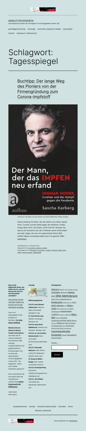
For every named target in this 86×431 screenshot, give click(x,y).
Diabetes (71, 292)
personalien (67, 29)
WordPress (73, 421)
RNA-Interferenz (70, 323)
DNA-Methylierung (66, 295)
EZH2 (70, 302)
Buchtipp (33, 250)
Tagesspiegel (37, 252)
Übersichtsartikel (56, 338)
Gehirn (74, 302)
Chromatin (55, 292)
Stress (62, 328)
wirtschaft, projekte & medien (49, 29)
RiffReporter (61, 323)
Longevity (61, 314)
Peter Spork (66, 320)
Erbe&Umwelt (66, 302)
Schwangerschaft (56, 326)
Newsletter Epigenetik (21, 20)
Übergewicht (72, 335)
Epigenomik (56, 302)
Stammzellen (70, 326)
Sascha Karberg (27, 252)
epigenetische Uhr (66, 299)
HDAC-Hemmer (57, 305)
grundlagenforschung (16, 29)
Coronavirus (41, 250)
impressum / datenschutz (27, 33)
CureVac (48, 250)
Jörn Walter (70, 308)
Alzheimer (61, 289)
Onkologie (58, 318)
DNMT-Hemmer (55, 299)
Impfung (54, 250)
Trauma (64, 335)
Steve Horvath (55, 328)
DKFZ (53, 296)
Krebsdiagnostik (55, 311)
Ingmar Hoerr (62, 250)
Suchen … (55, 343)
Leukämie (55, 315)
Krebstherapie (66, 311)
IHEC (57, 308)
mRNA (19, 252)
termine (11, 33)
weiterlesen (22, 239)
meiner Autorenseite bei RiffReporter (16, 384)
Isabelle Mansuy (63, 308)
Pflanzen (74, 320)
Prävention (53, 323)
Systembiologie (67, 328)
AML (66, 289)
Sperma (64, 325)
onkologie (31, 29)
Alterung (55, 289)
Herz (65, 305)
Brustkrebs (70, 289)
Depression (63, 292)
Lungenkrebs (67, 314)
